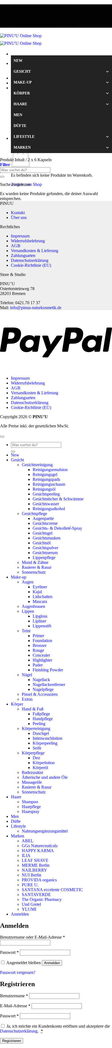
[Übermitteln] (2, 176)
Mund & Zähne (35, 562)
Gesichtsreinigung (37, 464)
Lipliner (39, 621)
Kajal (37, 591)
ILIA (26, 855)
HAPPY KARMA (38, 850)
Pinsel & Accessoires (40, 694)
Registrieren (11, 1041)
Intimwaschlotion (47, 738)
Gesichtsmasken (46, 538)
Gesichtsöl (42, 543)
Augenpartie (43, 518)
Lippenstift (42, 626)
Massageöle (32, 782)
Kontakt (18, 212)
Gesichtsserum (45, 552)
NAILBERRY (34, 870)
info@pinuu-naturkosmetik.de (35, 307)
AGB (15, 245)
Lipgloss (40, 616)
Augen (27, 582)
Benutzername (14, 995)
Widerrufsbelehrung (28, 241)
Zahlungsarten (23, 255)
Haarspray (30, 811)
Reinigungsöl (44, 489)
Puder (38, 665)
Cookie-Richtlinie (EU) (31, 265)
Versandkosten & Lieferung (34, 250)
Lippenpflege (44, 557)
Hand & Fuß (32, 709)
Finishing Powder (48, 670)
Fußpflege (41, 714)
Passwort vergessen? (17, 972)
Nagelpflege (43, 689)
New (18, 61)
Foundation (42, 640)
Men (18, 115)
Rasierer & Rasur (36, 567)
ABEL (27, 841)
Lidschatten (42, 596)
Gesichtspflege (34, 513)
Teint (26, 630)
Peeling (39, 723)
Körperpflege (33, 753)
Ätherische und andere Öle (45, 777)
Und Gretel (31, 904)
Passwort (9, 952)
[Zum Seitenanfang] (2, 436)
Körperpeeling (45, 743)
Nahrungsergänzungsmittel (45, 831)
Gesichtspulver (45, 547)
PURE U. (30, 884)
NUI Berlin (31, 875)
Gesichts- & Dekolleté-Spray (57, 528)
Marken (22, 147)
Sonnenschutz (34, 572)
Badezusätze (32, 772)
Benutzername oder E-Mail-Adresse (32, 937)
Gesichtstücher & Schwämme (58, 499)
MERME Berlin (35, 865)
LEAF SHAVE (35, 860)
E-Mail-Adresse (15, 1005)
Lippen (28, 611)
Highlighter (42, 660)
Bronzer (39, 645)
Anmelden (52, 963)
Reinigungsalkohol (49, 508)
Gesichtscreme (45, 523)
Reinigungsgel (45, 474)
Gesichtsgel (42, 533)
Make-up (23, 82)
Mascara (40, 601)
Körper (22, 93)
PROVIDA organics (39, 880)
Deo (36, 757)
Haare (20, 104)
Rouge (38, 650)
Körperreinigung (36, 728)
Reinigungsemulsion (50, 469)
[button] (5, 164)
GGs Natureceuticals (39, 845)
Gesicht (22, 71)
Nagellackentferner (49, 684)
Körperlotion (44, 762)
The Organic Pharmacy (42, 899)
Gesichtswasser (46, 503)
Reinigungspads (46, 479)
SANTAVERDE (36, 894)
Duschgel (41, 733)
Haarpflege (31, 806)
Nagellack (41, 679)
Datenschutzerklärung (29, 260)
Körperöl (40, 767)
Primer (38, 635)
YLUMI (29, 909)
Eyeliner (40, 587)
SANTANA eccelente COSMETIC (52, 889)
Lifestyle (24, 137)
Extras (27, 699)
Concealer (41, 655)
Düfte (20, 126)
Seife (37, 748)
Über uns (19, 217)
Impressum (20, 236)
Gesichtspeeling (46, 494)
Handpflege (43, 718)
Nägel (27, 674)
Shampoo (30, 801)
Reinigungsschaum (49, 484)
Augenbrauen (33, 606)
